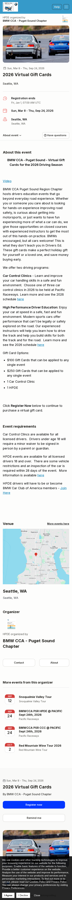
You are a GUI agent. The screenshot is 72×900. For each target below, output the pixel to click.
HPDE (6, 17)
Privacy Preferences (13, 887)
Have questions (56, 135)
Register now (34, 804)
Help (57, 6)
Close (37, 895)
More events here (58, 523)
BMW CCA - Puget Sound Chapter (25, 20)
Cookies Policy (38, 881)
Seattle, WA (10, 83)
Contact (19, 662)
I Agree (8, 895)
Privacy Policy (58, 881)
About (54, 662)
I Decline (23, 895)
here (20, 299)
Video (7, 181)
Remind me (34, 818)
